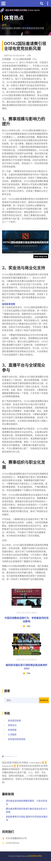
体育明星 (12, 729)
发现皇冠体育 (14, 720)
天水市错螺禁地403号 (16, 838)
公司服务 (12, 734)
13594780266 (12, 843)
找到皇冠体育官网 (16, 739)
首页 (4, 25)
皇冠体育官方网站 (35, 856)
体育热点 (12, 725)
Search (44, 700)
